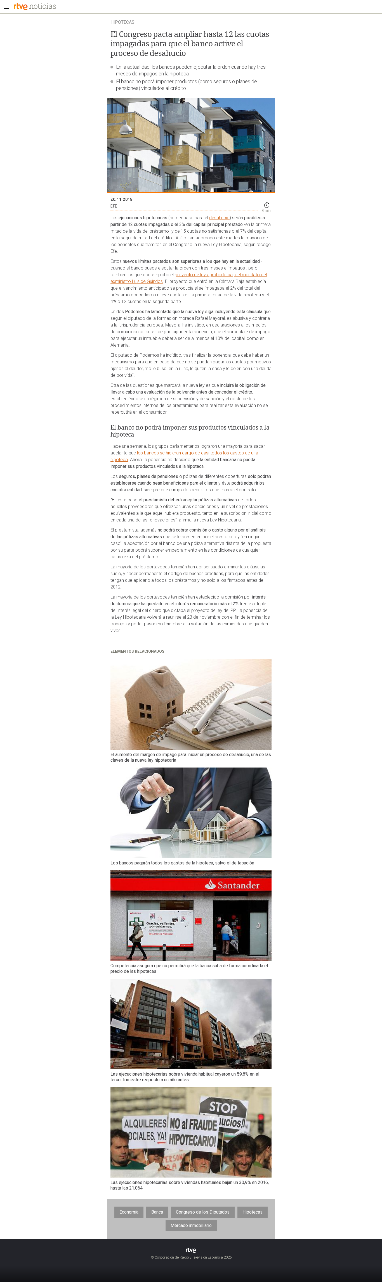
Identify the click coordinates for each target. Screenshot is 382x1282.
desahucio (219, 217)
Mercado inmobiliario (191, 1225)
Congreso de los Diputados (203, 1212)
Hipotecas (252, 1212)
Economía (128, 1212)
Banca (157, 1212)
